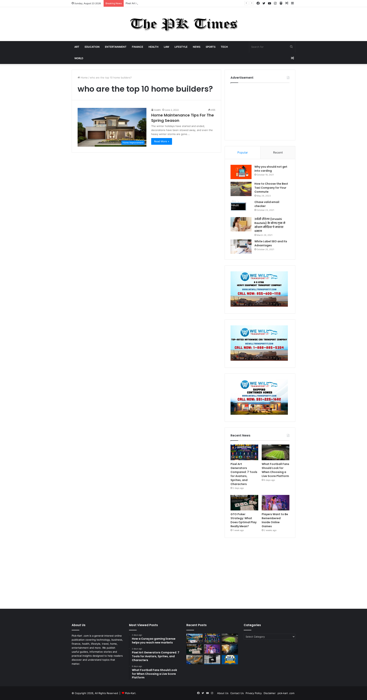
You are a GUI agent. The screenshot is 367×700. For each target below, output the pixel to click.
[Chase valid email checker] (241, 207)
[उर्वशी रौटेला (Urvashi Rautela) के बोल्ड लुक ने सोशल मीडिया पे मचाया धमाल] (241, 224)
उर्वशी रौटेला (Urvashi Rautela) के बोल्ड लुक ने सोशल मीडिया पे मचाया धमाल (269, 225)
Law (166, 46)
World (78, 58)
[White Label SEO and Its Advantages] (241, 246)
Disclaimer (270, 693)
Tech (224, 46)
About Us (222, 693)
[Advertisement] (260, 110)
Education (92, 46)
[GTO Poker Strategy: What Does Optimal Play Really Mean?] (244, 503)
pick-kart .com (286, 693)
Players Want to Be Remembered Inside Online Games (275, 520)
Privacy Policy (254, 693)
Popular (242, 152)
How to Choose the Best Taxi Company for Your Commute (271, 188)
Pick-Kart (130, 693)
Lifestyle (181, 46)
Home (84, 77)
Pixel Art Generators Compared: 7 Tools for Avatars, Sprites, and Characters (171, 3)
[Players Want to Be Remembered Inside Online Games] (275, 503)
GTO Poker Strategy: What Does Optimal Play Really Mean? (244, 520)
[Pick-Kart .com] (183, 24)
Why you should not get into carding (270, 169)
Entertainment (116, 46)
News (196, 46)
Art (76, 46)
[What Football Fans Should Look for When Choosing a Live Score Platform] (275, 452)
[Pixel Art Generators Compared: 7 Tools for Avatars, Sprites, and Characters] (244, 452)
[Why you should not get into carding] (241, 172)
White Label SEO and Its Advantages (270, 243)
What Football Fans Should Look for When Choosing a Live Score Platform (275, 470)
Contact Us (237, 693)
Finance (137, 46)
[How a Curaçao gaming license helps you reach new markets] (194, 638)
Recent (278, 152)
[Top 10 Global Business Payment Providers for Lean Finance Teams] (230, 649)
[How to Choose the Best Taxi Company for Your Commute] (241, 189)
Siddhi (157, 109)
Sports (210, 46)
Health (153, 46)
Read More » (161, 141)
